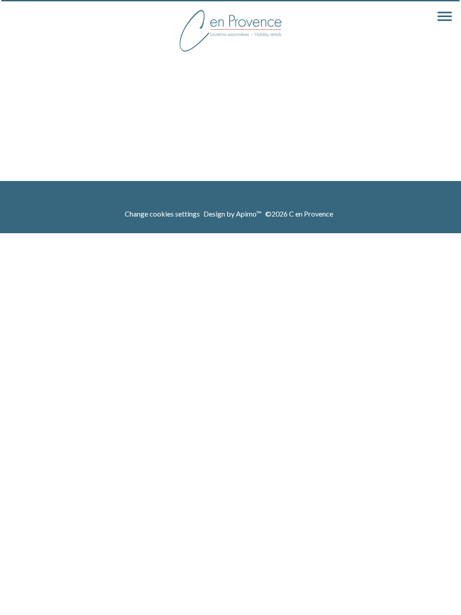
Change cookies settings (162, 213)
